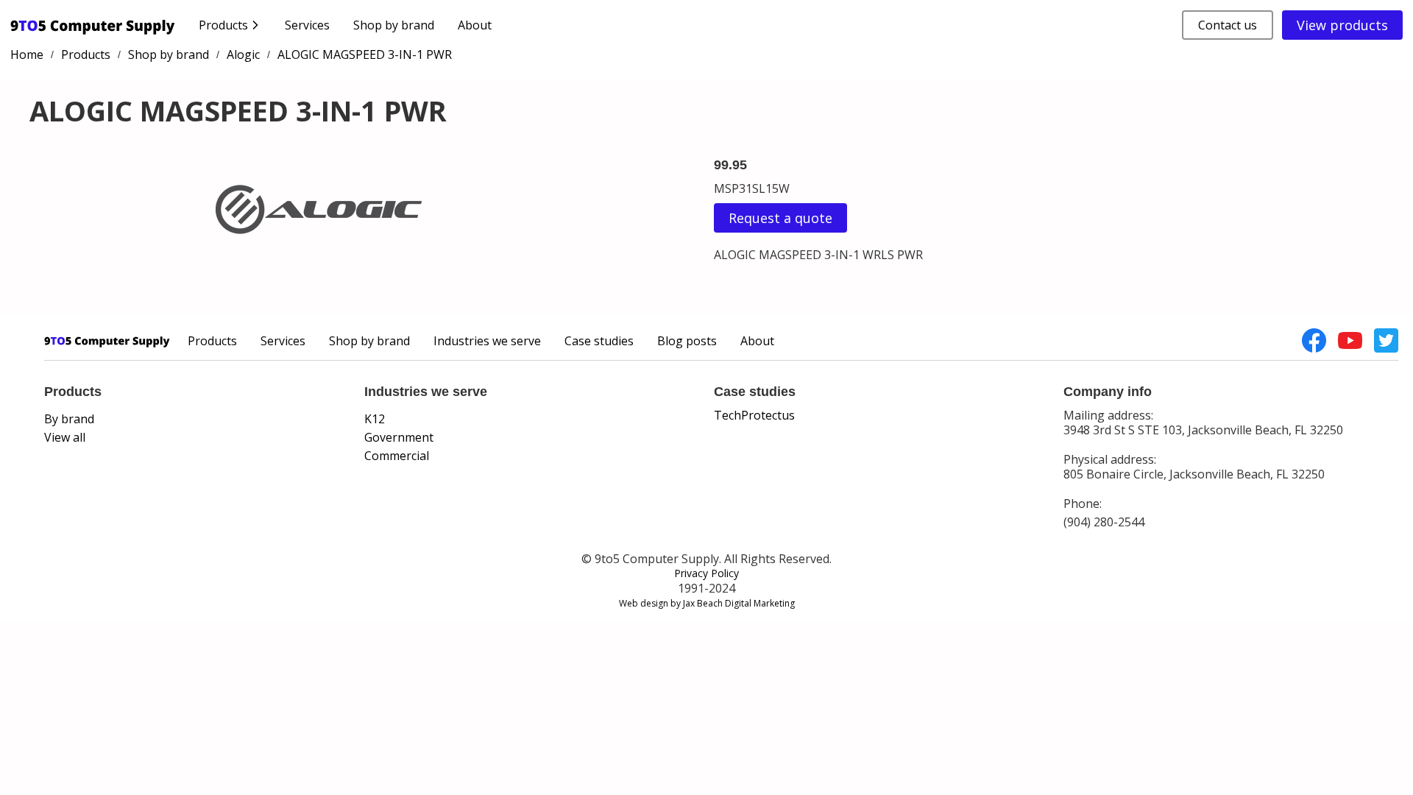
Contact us (1227, 25)
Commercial (396, 455)
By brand (69, 418)
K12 (374, 418)
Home (26, 54)
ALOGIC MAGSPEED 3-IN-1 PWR (364, 54)
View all (64, 437)
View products (1342, 25)
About (475, 25)
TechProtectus (754, 415)
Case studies (599, 340)
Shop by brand (393, 25)
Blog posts (687, 340)
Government (398, 437)
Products (85, 54)
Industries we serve (487, 340)
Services (307, 25)
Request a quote (780, 218)
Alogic (243, 54)
